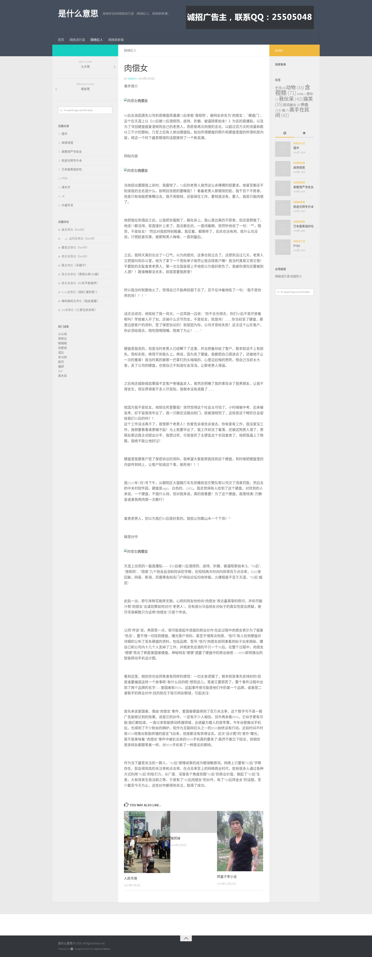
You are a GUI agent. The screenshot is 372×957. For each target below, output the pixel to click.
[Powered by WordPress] (72, 949)
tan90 (79, 229)
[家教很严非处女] (283, 188)
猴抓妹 (175, 838)
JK (63, 196)
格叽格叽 (67, 301)
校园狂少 (296, 276)
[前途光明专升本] (283, 208)
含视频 (292, 90)
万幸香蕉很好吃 (72, 169)
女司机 (301, 94)
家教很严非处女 (72, 151)
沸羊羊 (66, 187)
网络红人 (96, 40)
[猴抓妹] (193, 822)
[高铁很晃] (283, 169)
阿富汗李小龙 (227, 877)
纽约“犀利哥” (87, 292)
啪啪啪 (62, 343)
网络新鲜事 (116, 40)
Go (63, 310)
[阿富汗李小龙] (240, 841)
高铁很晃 (67, 143)
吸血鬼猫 (90, 301)
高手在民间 (292, 112)
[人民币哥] (147, 842)
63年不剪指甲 (87, 283)
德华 (64, 134)
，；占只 (68, 238)
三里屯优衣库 (85, 310)
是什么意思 (78, 14)
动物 (295, 88)
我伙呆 (291, 99)
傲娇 (61, 366)
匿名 (64, 247)
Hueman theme (102, 949)
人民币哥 (130, 878)
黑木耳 (62, 376)
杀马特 (62, 357)
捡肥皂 (62, 348)
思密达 (62, 338)
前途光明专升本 (72, 160)
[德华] (283, 149)
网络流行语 (77, 40)
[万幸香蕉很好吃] (283, 227)
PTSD (64, 178)
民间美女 (291, 105)
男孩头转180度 (88, 274)
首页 (61, 40)
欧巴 (61, 362)
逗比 (61, 352)
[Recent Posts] (284, 133)
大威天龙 (67, 205)
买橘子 (80, 265)
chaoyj (132, 78)
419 (60, 371)
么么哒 (62, 334)
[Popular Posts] (304, 133)
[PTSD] (283, 247)
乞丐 (280, 88)
